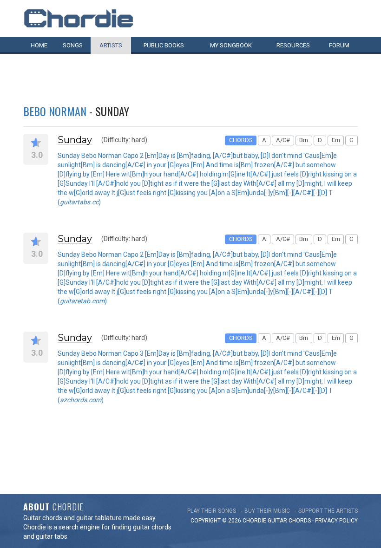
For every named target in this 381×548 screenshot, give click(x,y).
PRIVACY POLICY (336, 520)
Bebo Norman (54, 111)
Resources (293, 45)
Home (39, 45)
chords (300, 520)
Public (164, 45)
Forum (339, 45)
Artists (110, 45)
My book (231, 45)
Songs (73, 45)
